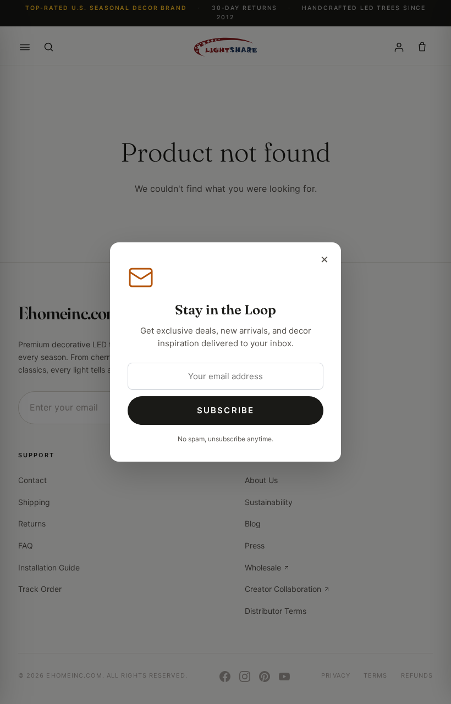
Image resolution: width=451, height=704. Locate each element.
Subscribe (225, 410)
